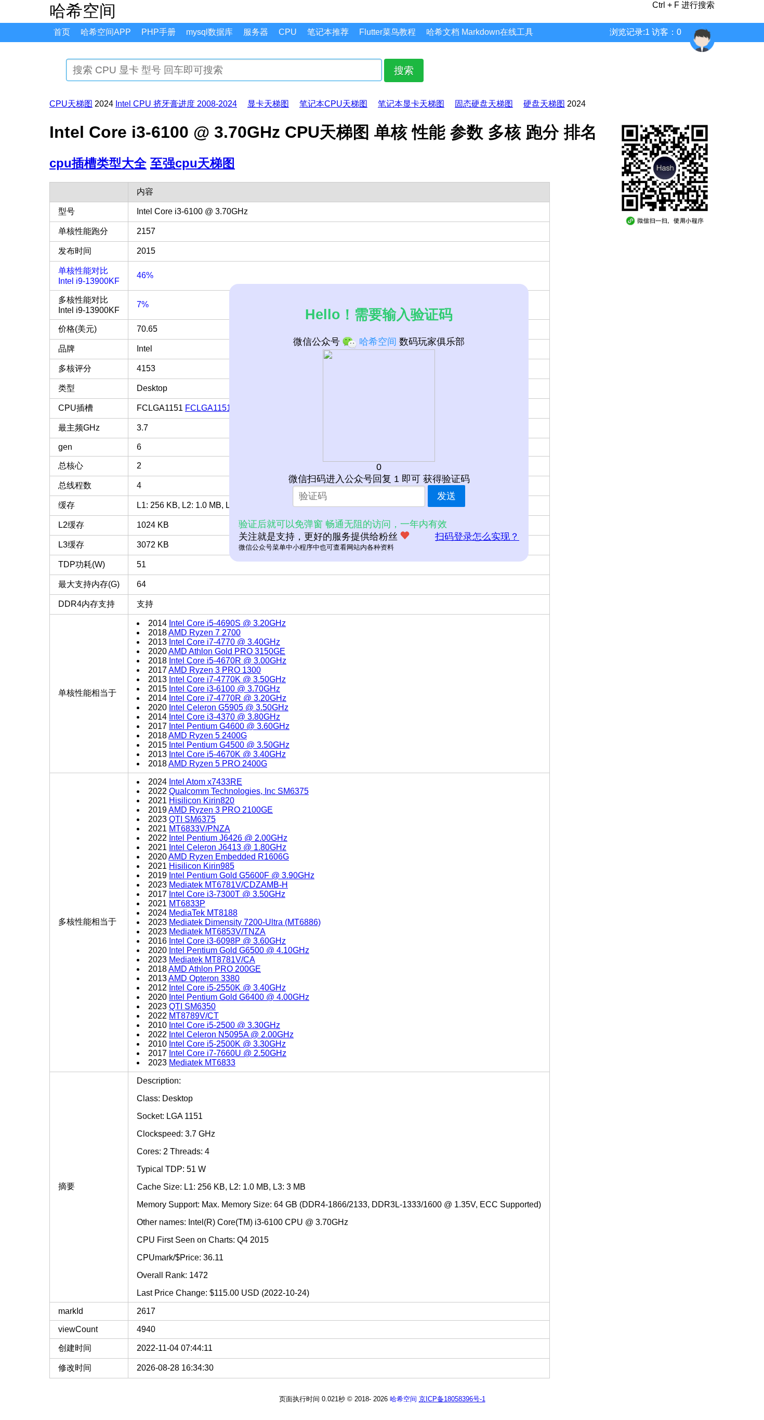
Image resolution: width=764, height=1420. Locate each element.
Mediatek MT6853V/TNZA (217, 931)
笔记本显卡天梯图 (411, 103)
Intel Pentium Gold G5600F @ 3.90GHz (241, 875)
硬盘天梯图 (544, 103)
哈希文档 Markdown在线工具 (479, 32)
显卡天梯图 (268, 103)
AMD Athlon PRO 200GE (214, 969)
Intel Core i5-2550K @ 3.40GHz (227, 987)
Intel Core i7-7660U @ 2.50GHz (227, 1053)
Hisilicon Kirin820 (201, 800)
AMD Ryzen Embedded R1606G (228, 856)
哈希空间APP (106, 32)
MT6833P (187, 903)
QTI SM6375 (192, 819)
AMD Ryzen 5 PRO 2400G (217, 763)
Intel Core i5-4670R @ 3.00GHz (227, 660)
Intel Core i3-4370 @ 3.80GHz (224, 716)
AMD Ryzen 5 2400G (207, 735)
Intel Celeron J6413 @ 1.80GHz (227, 847)
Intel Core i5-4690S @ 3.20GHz (227, 623)
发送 (446, 496)
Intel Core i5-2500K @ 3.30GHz (227, 1043)
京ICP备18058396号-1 (452, 1399)
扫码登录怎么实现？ (477, 536)
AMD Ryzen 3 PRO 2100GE (220, 809)
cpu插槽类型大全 (98, 163)
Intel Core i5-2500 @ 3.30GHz (224, 1025)
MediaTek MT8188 (203, 912)
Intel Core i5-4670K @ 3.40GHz (227, 754)
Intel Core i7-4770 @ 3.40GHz (224, 641)
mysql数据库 (209, 32)
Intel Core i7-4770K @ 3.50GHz (227, 679)
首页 (62, 32)
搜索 (404, 70)
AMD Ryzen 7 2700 (204, 632)
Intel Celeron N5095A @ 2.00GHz (231, 1034)
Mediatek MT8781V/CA (212, 959)
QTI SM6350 (192, 1006)
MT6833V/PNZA (199, 828)
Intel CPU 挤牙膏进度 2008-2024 (176, 103)
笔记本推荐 (328, 32)
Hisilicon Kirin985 (201, 866)
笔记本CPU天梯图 (333, 103)
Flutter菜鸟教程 (387, 32)
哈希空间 (403, 1399)
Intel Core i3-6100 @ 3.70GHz (224, 688)
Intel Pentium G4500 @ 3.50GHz (229, 744)
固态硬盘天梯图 (484, 103)
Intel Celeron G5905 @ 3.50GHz (228, 707)
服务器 (255, 32)
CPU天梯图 (71, 103)
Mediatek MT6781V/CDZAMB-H (228, 884)
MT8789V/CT (194, 1015)
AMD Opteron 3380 (204, 978)
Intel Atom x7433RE (205, 781)
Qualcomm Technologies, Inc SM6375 (239, 791)
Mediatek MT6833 (202, 1062)
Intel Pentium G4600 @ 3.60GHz (229, 726)
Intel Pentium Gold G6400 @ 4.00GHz (239, 997)
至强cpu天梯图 (192, 163)
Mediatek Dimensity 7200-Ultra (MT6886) (245, 922)
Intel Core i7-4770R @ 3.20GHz (227, 698)
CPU (288, 32)
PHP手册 (158, 32)
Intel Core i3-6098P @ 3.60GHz (227, 940)
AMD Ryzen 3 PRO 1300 (214, 670)
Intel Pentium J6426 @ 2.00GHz (228, 837)
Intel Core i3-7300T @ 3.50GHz (227, 894)
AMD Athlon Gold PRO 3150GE (226, 651)
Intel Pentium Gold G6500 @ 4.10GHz (239, 950)
